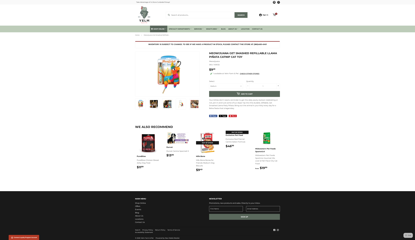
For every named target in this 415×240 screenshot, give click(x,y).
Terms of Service (173, 230)
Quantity (250, 81)
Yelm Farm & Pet (147, 238)
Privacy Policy (147, 230)
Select (212, 81)
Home (137, 35)
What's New (211, 29)
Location (245, 29)
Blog (223, 29)
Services (198, 29)
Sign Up (244, 217)
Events (138, 209)
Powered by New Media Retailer (168, 238)
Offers (137, 206)
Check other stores (249, 74)
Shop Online (159, 29)
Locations (139, 219)
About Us (232, 29)
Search (242, 15)
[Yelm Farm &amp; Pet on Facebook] (274, 230)
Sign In (265, 15)
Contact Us (257, 29)
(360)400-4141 (260, 44)
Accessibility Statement (144, 232)
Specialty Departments (179, 29)
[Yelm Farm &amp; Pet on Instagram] (278, 230)
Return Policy (160, 230)
